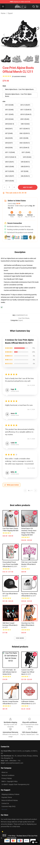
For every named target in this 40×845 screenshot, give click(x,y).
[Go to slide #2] (17, 59)
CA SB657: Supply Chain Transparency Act (15, 784)
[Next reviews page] (35, 491)
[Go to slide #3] (28, 59)
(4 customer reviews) (19, 76)
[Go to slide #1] (6, 59)
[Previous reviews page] (25, 491)
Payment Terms (6, 797)
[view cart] (37, 6)
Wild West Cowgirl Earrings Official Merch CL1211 (10, 625)
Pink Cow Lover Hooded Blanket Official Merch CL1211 (29, 564)
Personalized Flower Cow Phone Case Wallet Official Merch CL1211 (10, 564)
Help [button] (36, 842)
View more (20, 638)
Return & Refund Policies (9, 800)
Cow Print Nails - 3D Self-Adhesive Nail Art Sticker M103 (10, 672)
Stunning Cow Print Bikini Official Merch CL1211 (27, 625)
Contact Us (5, 803)
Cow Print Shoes (23, 318)
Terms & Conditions (7, 775)
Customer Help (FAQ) (8, 806)
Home (3, 13)
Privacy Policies (6, 778)
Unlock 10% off (4, 835)
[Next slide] (36, 35)
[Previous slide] (4, 35)
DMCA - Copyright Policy (9, 781)
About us (4, 772)
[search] (33, 6)
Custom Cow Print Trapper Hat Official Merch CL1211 (27, 672)
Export (10, 13)
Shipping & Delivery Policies (10, 794)
